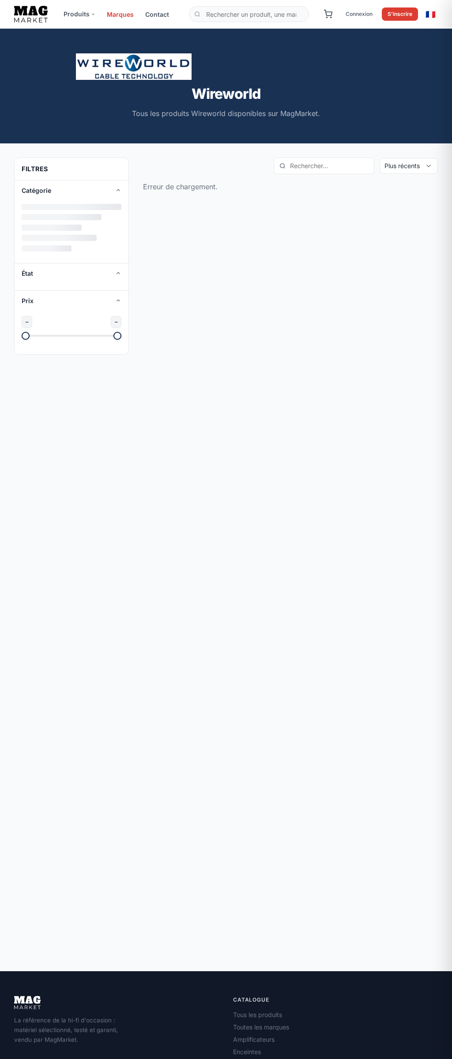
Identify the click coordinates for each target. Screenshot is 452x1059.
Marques (120, 14)
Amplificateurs (254, 1039)
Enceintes (247, 1051)
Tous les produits (257, 1014)
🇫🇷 (431, 14)
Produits (77, 14)
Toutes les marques (261, 1027)
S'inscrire (400, 14)
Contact (157, 14)
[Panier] (328, 14)
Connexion (359, 14)
